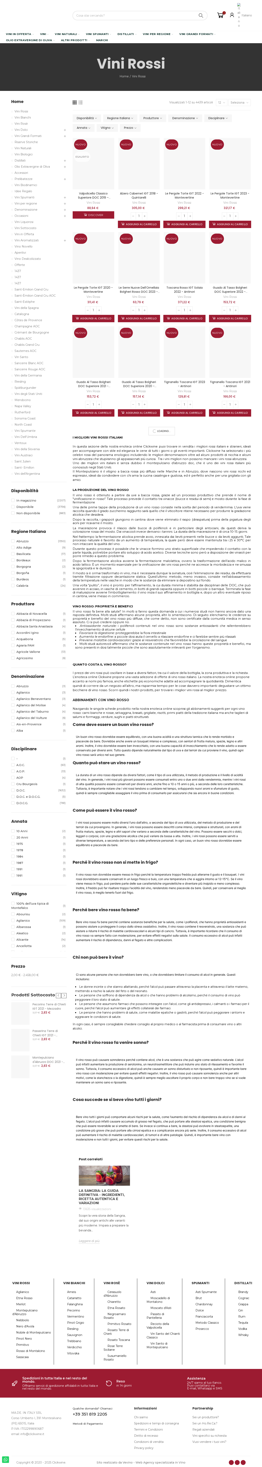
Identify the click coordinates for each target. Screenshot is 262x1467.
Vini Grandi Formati (28, 136)
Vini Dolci (21, 130)
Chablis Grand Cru (27, 345)
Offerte (20, 265)
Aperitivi (20, 252)
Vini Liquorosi (24, 222)
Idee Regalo (23, 191)
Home (17, 101)
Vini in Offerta (24, 234)
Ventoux (20, 443)
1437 (18, 271)
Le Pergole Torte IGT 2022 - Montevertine (184, 195)
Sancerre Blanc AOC (29, 363)
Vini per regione (26, 203)
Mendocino (23, 400)
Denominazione (26, 209)
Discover (95, 215)
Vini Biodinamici (26, 185)
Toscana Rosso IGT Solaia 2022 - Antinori (184, 290)
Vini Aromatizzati (27, 240)
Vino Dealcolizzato (28, 259)
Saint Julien (23, 461)
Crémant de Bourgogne (32, 332)
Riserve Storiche (26, 142)
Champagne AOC (27, 326)
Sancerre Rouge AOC (30, 369)
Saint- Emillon (24, 467)
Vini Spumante (25, 431)
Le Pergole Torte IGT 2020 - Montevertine (93, 290)
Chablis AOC (23, 338)
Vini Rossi (93, 203)
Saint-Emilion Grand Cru (31, 289)
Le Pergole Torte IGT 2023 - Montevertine (230, 195)
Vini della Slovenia (27, 449)
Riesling (20, 381)
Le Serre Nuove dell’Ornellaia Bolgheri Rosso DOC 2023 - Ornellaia (139, 292)
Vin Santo (21, 357)
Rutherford (22, 412)
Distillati (20, 160)
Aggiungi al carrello (141, 224)
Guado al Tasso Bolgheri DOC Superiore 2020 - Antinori (139, 386)
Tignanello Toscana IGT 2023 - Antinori (184, 384)
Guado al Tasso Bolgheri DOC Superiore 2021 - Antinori (93, 386)
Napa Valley (23, 406)
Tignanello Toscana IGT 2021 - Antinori (230, 384)
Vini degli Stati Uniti (28, 394)
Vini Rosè (21, 123)
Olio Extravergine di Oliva (32, 166)
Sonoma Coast (25, 418)
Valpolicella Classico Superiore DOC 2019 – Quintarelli (93, 197)
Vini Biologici (24, 154)
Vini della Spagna (27, 308)
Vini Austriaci (24, 455)
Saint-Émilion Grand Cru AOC (35, 295)
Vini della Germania (28, 375)
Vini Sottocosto (25, 228)
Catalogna (22, 314)
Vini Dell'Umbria (26, 437)
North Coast (23, 424)
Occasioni (21, 216)
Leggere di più (89, 1241)
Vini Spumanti (24, 197)
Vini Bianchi (23, 117)
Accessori (21, 173)
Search (201, 15)
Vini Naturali (23, 148)
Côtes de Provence (28, 320)
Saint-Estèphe (25, 302)
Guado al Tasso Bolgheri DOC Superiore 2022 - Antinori (230, 292)
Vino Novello (24, 246)
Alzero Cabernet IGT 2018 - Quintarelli (139, 195)
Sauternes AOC (25, 351)
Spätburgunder (25, 388)
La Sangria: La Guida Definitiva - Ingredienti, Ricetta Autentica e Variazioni (102, 1197)
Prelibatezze (24, 179)
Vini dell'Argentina (27, 474)
